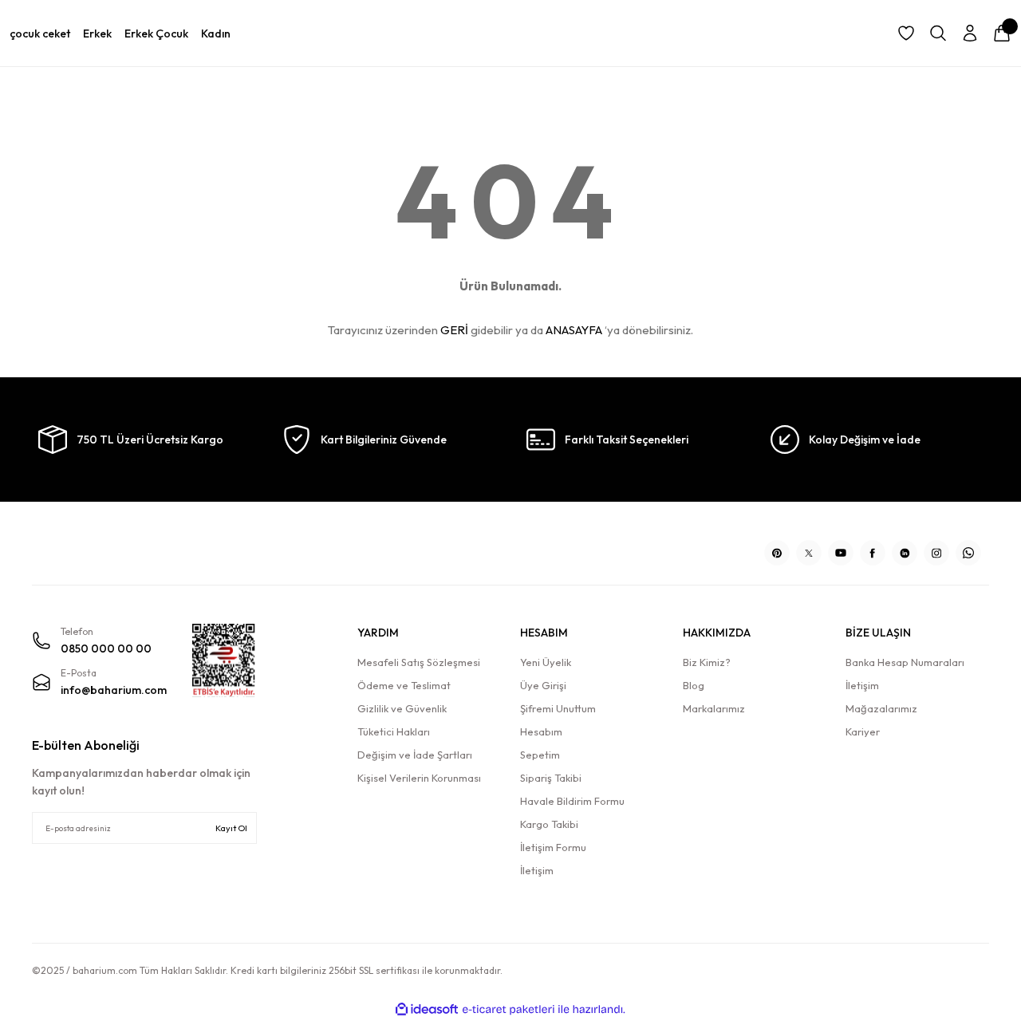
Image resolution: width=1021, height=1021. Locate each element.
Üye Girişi (543, 685)
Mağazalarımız (881, 708)
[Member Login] (970, 33)
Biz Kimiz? (707, 662)
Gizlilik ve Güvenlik (402, 708)
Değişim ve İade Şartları (414, 754)
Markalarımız (714, 708)
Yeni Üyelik (545, 662)
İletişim (537, 870)
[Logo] (144, 547)
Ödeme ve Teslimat (404, 685)
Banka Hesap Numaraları (905, 662)
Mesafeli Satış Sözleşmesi (418, 662)
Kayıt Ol (231, 828)
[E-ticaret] (508, 1010)
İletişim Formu (553, 847)
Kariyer (863, 731)
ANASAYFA (574, 329)
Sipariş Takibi (550, 777)
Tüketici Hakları (393, 731)
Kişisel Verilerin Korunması (419, 777)
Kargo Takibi (549, 824)
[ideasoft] (427, 1009)
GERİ (454, 329)
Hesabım (541, 731)
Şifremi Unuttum (558, 708)
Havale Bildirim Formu (572, 800)
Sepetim (540, 754)
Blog (693, 685)
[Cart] (1001, 33)
